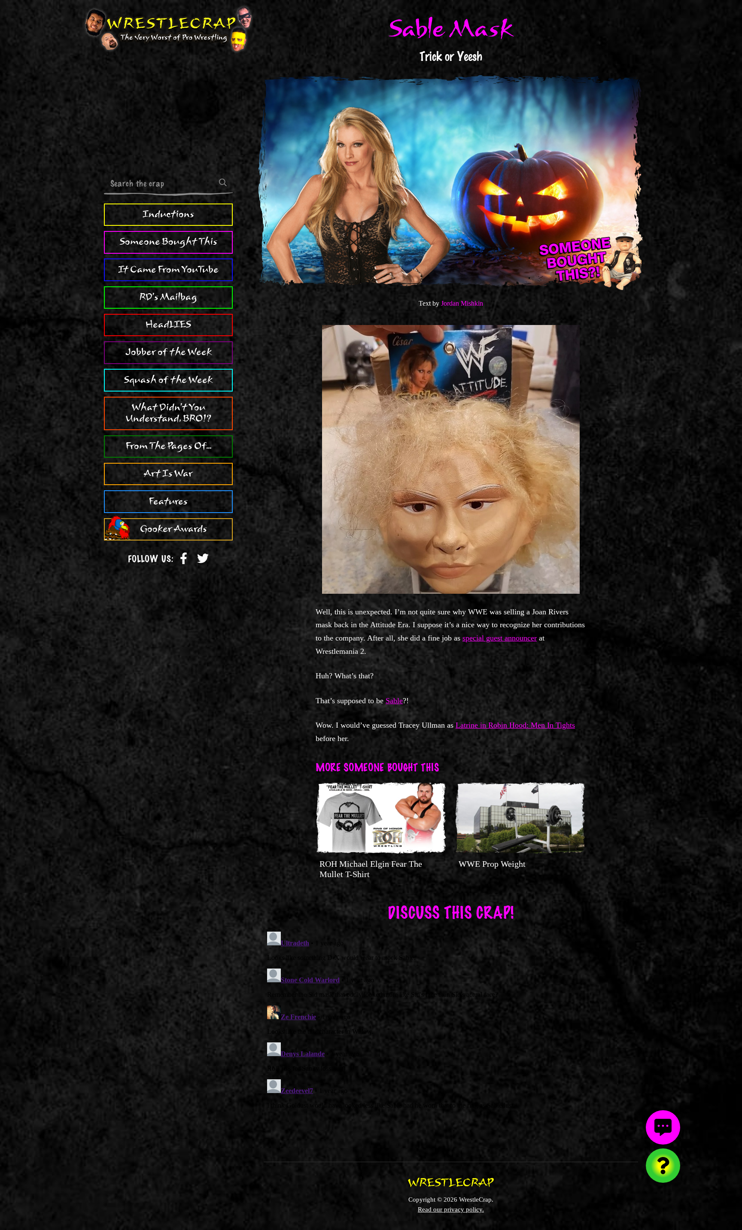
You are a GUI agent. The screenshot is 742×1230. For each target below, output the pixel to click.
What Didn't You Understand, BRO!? (168, 413)
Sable (394, 700)
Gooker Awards (173, 528)
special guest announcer (499, 638)
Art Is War (168, 473)
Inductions (168, 214)
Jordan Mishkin (462, 303)
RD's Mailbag (168, 297)
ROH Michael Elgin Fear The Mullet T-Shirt (370, 869)
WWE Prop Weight (492, 864)
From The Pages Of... (168, 446)
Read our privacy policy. (451, 1209)
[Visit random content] (663, 1165)
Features (168, 501)
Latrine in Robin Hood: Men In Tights (515, 725)
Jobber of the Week (168, 352)
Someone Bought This (168, 241)
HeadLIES (168, 324)
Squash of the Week (168, 379)
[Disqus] (451, 1035)
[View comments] (663, 1127)
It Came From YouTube (168, 269)
